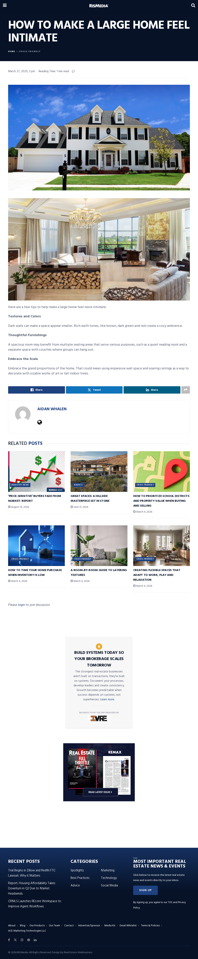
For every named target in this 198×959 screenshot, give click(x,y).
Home (11, 51)
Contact (69, 925)
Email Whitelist (128, 925)
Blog (22, 925)
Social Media (109, 885)
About (12, 925)
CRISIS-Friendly (30, 51)
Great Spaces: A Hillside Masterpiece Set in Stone (90, 498)
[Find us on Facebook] (9, 940)
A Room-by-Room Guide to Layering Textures (99, 573)
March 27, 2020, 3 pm (21, 71)
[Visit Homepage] (99, 6)
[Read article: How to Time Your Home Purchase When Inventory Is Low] (36, 545)
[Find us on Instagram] (22, 940)
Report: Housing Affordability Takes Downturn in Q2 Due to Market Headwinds (31, 888)
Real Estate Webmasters (78, 952)
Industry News (20, 485)
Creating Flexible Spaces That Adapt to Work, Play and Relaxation (156, 575)
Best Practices (80, 878)
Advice (75, 885)
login (21, 605)
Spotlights (77, 870)
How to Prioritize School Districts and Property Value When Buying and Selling (161, 501)
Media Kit (109, 925)
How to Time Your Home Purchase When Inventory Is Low (35, 573)
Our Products (37, 925)
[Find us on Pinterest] (28, 940)
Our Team (54, 925)
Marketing (107, 870)
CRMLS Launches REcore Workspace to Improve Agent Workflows (34, 904)
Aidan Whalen (52, 409)
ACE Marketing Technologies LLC (27, 931)
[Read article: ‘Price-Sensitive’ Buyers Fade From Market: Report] (36, 471)
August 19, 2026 (19, 507)
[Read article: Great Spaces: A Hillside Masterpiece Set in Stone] (99, 471)
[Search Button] (193, 6)
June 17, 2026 (80, 507)
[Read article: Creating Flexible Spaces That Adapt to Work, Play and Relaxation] (161, 545)
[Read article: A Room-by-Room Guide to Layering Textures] (99, 545)
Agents (78, 485)
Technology (109, 878)
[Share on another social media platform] (185, 390)
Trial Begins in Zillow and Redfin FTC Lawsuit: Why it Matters (31, 873)
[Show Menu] (5, 6)
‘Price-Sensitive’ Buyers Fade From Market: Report (34, 498)
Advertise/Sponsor (89, 925)
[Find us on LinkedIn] (35, 940)
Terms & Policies (150, 925)
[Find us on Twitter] (15, 940)
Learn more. (107, 699)
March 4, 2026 (144, 512)
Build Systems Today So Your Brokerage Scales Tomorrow (99, 659)
